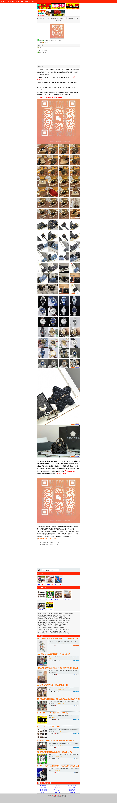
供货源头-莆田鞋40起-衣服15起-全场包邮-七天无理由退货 (57, 740)
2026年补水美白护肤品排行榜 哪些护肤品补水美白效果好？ (54, 622)
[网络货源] (43, 42)
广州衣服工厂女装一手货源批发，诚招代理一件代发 (52, 631)
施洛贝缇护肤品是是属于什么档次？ (52, 542)
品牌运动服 (57, 785)
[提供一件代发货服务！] (46, 42)
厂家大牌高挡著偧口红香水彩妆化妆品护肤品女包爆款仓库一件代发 (60, 699)
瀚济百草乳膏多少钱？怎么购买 (50, 544)
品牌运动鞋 (72, 790)
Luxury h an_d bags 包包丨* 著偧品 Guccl (52, 726)
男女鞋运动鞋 (72, 785)
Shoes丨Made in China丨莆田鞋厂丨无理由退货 (54, 713)
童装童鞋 (43, 788)
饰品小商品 (43, 790)
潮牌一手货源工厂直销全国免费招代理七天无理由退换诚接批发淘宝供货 (61, 766)
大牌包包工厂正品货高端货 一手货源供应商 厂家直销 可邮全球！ (59, 668)
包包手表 (57, 788)
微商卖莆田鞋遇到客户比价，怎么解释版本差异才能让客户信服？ (55, 613)
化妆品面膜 (72, 788)
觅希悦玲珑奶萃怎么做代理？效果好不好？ (49, 626)
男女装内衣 (43, 785)
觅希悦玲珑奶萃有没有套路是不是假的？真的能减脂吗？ (53, 624)
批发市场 (27, 1)
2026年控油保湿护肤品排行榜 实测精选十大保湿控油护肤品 (54, 618)
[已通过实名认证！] (40, 42)
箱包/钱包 (57, 790)
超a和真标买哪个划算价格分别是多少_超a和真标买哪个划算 (54, 615)
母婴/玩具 (72, 792)
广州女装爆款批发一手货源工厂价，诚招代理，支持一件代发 (54, 633)
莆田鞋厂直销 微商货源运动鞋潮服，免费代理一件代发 (56, 752)
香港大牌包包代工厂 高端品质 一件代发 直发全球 (55, 654)
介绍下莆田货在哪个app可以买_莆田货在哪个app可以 (52, 617)
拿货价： (41, 584)
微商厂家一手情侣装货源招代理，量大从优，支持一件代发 (53, 629)
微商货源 (14, 1)
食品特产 (43, 792)
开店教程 (20, 1)
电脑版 (48, 795)
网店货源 (8, 1)
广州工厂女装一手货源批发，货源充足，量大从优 (51, 627)
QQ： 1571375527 (43, 50)
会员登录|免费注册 (61, 795)
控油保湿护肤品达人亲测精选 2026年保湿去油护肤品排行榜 (54, 620)
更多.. (32, 1)
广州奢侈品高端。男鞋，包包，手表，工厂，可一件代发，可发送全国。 (62, 638)
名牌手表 (57, 792)
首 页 (2, 1)
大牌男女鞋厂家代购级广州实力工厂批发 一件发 (54, 685)
